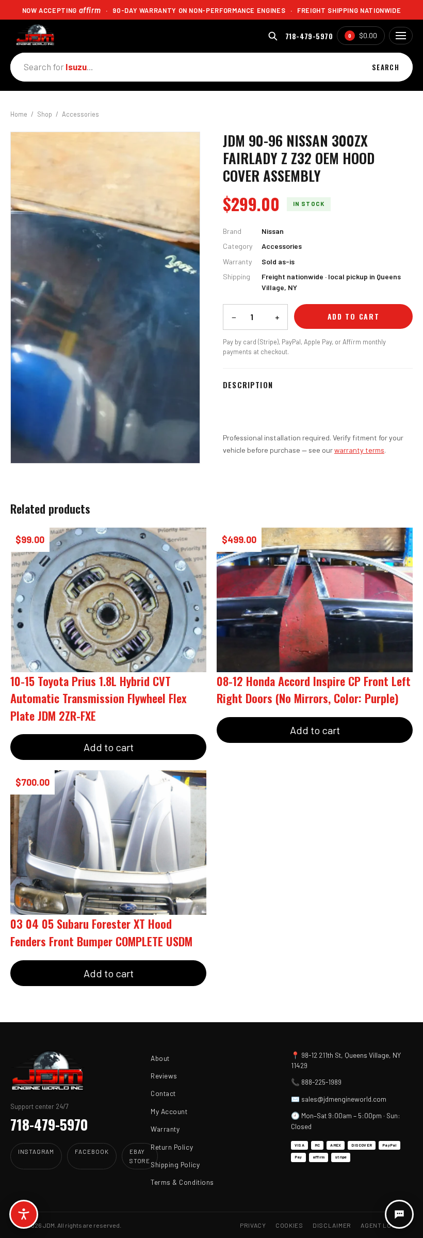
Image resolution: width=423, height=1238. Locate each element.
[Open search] (272, 35)
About (160, 1058)
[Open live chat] (399, 1214)
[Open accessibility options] (23, 1214)
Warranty (165, 1128)
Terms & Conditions (182, 1182)
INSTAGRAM (36, 1151)
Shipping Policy (175, 1164)
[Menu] (401, 35)
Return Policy (172, 1146)
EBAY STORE (140, 1156)
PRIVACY (253, 1225)
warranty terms (359, 450)
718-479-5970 (309, 35)
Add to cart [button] (109, 747)
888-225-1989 (321, 1081)
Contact (163, 1093)
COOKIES (289, 1225)
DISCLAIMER (332, 1225)
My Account (169, 1111)
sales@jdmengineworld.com (343, 1098)
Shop (44, 114)
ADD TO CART (354, 316)
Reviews (164, 1075)
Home (18, 114)
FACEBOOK (91, 1151)
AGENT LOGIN (381, 1225)
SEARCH (385, 67)
